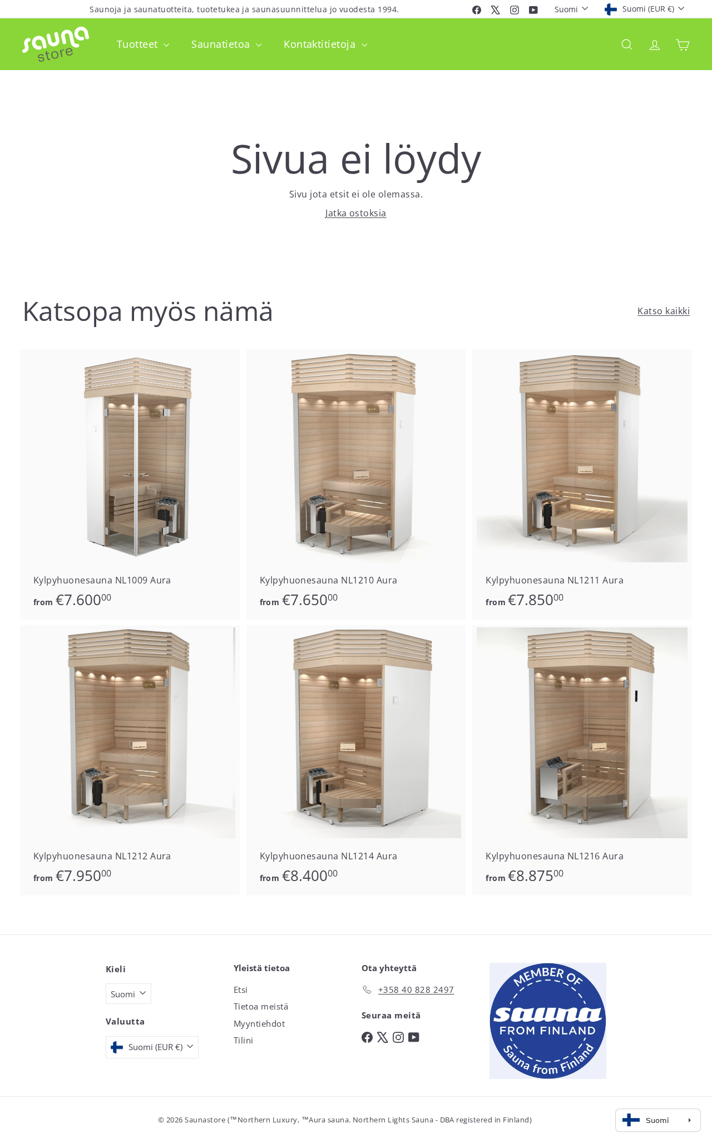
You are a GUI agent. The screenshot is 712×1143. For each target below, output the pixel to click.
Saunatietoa (222, 44)
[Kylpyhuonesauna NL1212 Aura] (130, 760)
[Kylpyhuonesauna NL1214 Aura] (356, 760)
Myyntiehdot (259, 1023)
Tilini (244, 1040)
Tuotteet (139, 44)
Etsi (241, 989)
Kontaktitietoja (321, 44)
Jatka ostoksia (356, 213)
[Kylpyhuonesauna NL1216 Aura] (582, 760)
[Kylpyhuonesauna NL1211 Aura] (582, 484)
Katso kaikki (663, 311)
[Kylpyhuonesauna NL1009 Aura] (130, 484)
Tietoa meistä (261, 1006)
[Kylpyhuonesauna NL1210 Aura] (356, 484)
